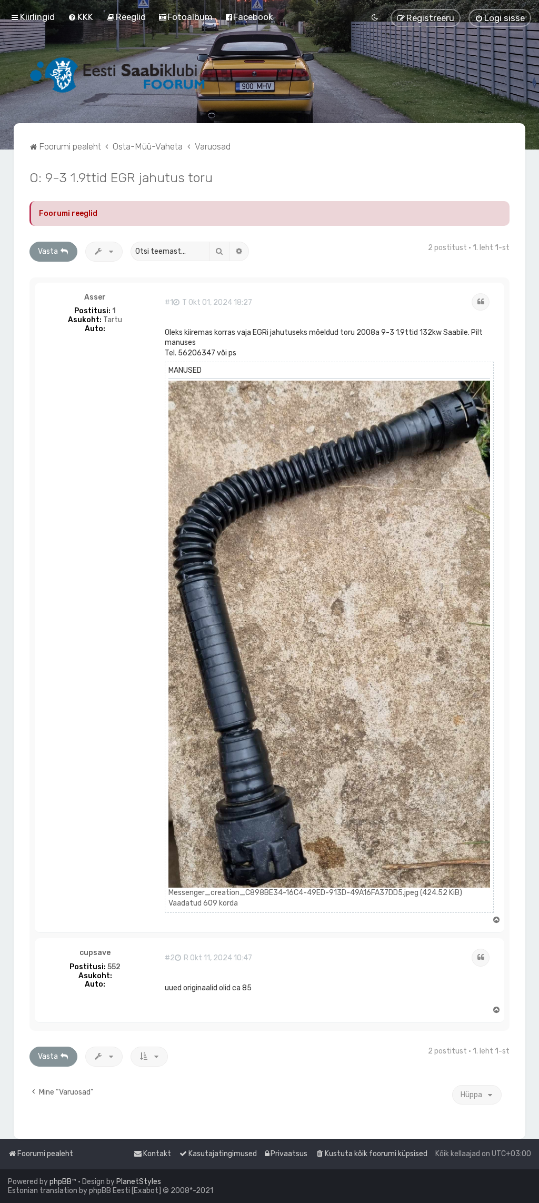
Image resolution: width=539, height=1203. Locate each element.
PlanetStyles (138, 1181)
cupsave (95, 953)
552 (114, 967)
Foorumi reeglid (68, 213)
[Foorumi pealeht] (118, 75)
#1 (169, 303)
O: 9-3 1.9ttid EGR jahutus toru (121, 177)
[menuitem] (80, 17)
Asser (95, 297)
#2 (170, 958)
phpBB (60, 1181)
